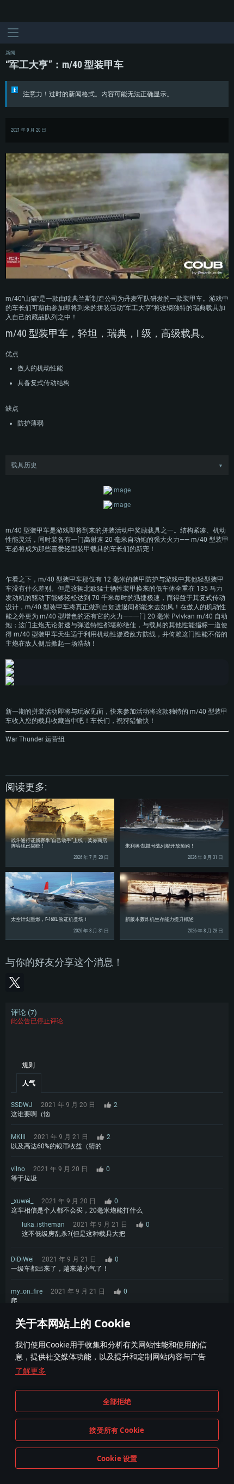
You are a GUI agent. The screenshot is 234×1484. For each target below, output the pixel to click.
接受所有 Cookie (116, 1430)
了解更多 (30, 1370)
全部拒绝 (117, 1401)
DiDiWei (22, 1259)
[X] (14, 982)
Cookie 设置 (117, 1458)
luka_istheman (43, 1224)
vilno (18, 1169)
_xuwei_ (22, 1201)
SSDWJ (22, 1105)
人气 (28, 1083)
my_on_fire (26, 1291)
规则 (28, 1065)
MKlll (18, 1137)
